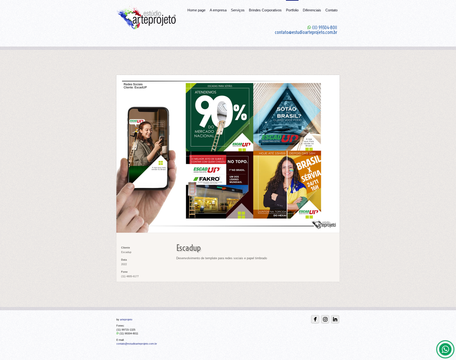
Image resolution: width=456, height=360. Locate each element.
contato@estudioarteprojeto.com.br (136, 343)
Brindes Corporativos (265, 10)
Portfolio (292, 10)
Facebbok (315, 319)
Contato (331, 10)
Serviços (238, 10)
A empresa (218, 10)
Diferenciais (312, 10)
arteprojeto (126, 319)
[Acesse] (335, 319)
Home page (196, 10)
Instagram (325, 319)
